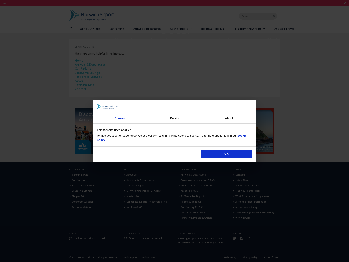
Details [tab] (174, 118)
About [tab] (229, 118)
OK (226, 153)
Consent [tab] (120, 118)
